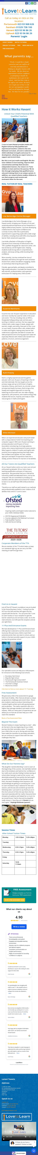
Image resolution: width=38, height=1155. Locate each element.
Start (3, 95)
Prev (6, 98)
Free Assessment (8, 48)
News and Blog (28, 45)
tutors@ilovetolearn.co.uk (9, 1110)
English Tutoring (9, 45)
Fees (18, 45)
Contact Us (5, 1102)
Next (3, 98)
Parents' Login (19, 36)
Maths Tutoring (21, 42)
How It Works (8, 42)
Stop (3, 97)
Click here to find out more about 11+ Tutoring (17, 689)
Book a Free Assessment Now (11, 718)
